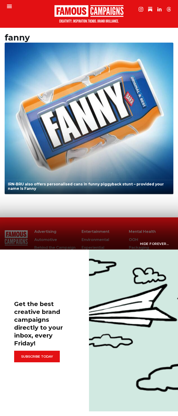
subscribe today (37, 356)
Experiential (93, 247)
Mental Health (142, 231)
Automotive (45, 240)
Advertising (45, 231)
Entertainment (95, 231)
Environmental (95, 240)
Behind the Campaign (55, 247)
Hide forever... (154, 244)
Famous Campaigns (89, 14)
